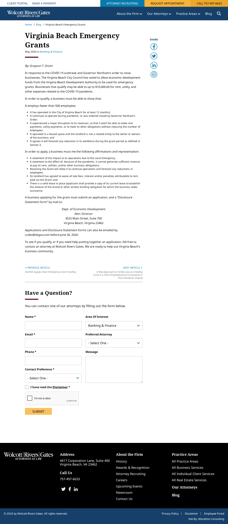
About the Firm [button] (128, 13)
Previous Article (38, 267)
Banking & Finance (51, 51)
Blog (208, 13)
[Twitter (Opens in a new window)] (63, 489)
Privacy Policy (170, 513)
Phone (30, 352)
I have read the (49, 387)
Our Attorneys (184, 487)
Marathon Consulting (211, 519)
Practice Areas (185, 454)
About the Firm (129, 454)
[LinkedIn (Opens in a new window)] (76, 489)
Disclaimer (60, 387)
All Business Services (187, 467)
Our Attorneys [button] (158, 13)
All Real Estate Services (189, 480)
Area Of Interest (97, 316)
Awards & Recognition (132, 467)
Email (29, 334)
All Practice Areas (185, 461)
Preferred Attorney (99, 334)
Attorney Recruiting (122, 3)
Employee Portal (214, 513)
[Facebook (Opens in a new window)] (69, 489)
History (121, 461)
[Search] (219, 14)
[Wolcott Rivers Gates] (28, 455)
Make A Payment (44, 3)
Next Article (132, 267)
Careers (121, 480)
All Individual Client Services (193, 474)
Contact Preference (39, 369)
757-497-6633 (70, 479)
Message (92, 352)
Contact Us (124, 499)
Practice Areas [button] (187, 13)
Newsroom (124, 492)
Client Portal (17, 3)
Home (28, 24)
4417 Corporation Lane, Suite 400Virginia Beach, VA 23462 (85, 462)
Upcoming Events (129, 486)
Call (209, 3)
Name (29, 316)
